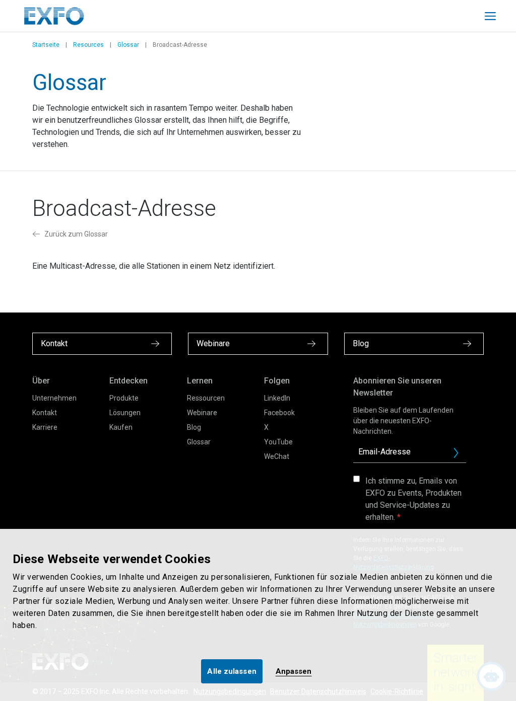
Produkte (124, 398)
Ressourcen (206, 398)
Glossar (128, 44)
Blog (194, 427)
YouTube (278, 442)
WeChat (276, 456)
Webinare (202, 413)
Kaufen (121, 427)
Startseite (45, 44)
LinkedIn (277, 398)
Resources (88, 44)
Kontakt (44, 413)
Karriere (44, 427)
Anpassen (294, 671)
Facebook (279, 413)
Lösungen (125, 413)
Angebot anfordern (460, 455)
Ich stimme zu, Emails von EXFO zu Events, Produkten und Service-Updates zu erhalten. (413, 499)
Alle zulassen (231, 671)
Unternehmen (54, 398)
